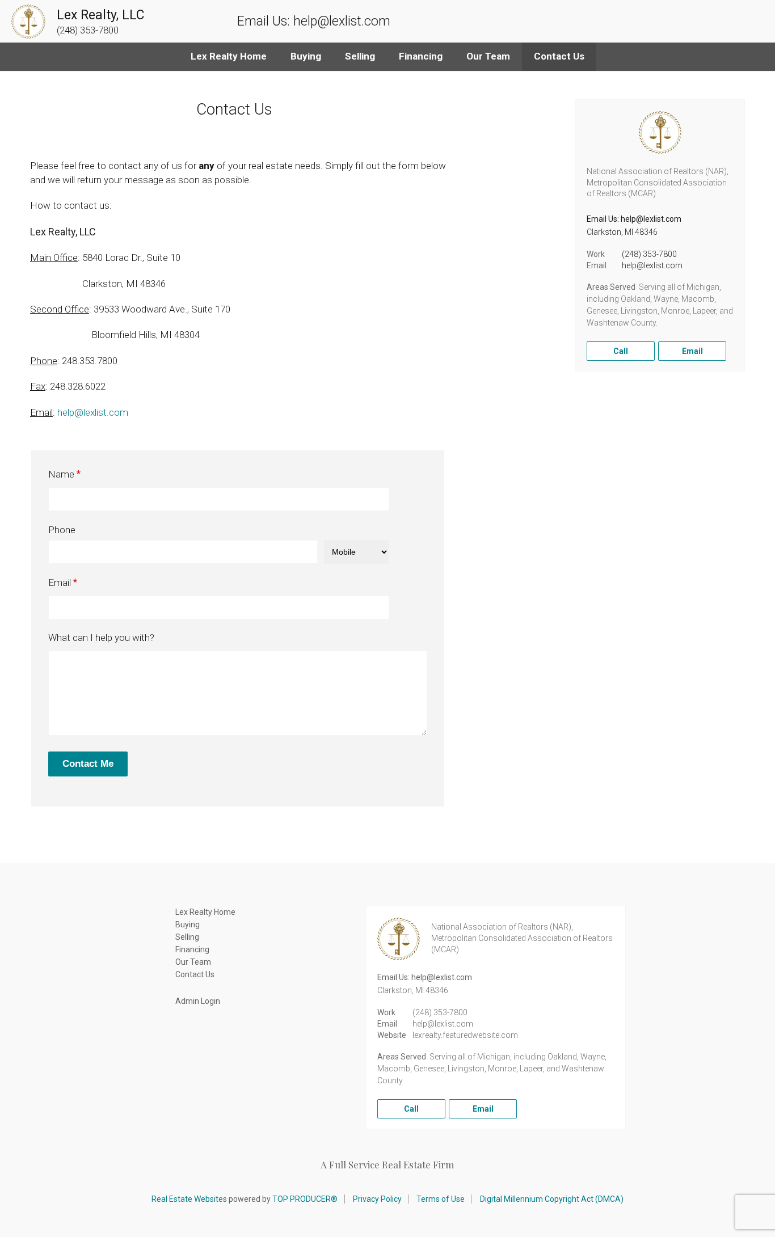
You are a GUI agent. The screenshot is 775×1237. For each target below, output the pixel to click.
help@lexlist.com (92, 412)
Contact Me (87, 763)
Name (61, 474)
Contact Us (559, 56)
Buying (305, 56)
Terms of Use (440, 1199)
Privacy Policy (377, 1199)
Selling (360, 56)
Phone (61, 529)
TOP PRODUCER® (305, 1199)
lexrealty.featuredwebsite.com (465, 1035)
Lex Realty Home (229, 56)
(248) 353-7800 (649, 254)
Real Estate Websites (189, 1199)
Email (59, 582)
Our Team (488, 56)
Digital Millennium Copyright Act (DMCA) (552, 1199)
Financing (421, 56)
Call (620, 351)
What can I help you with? (101, 637)
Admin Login (197, 1001)
